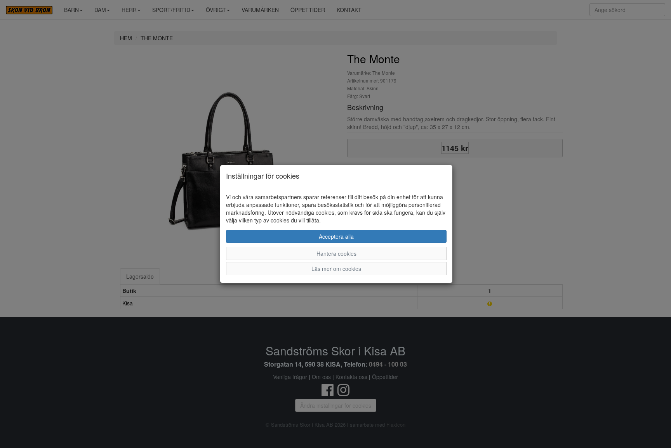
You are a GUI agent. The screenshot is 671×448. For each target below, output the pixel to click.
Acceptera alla (336, 236)
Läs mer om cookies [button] (336, 268)
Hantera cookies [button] (336, 253)
